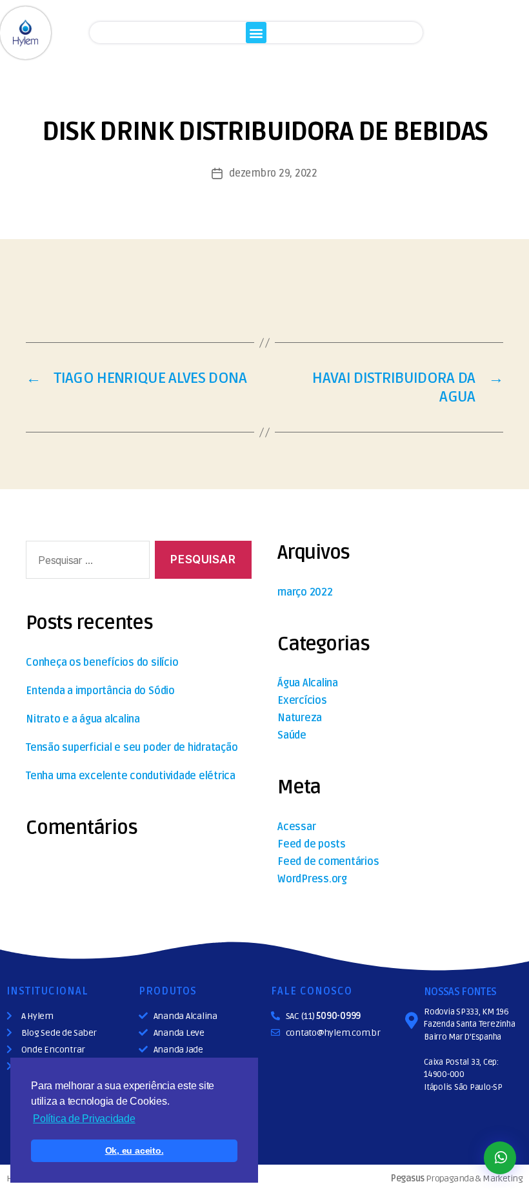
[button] (256, 32)
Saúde (291, 735)
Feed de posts (311, 844)
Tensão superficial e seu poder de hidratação (131, 747)
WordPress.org (312, 879)
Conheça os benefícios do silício (102, 662)
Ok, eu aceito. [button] (134, 1150)
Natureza (299, 718)
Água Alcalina (307, 683)
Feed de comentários (328, 861)
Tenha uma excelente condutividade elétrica (130, 776)
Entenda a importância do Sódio (100, 690)
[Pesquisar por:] (85, 562)
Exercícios (302, 700)
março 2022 (305, 592)
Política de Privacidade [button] (84, 1118)
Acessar (296, 826)
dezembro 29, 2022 (273, 173)
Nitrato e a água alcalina (83, 719)
